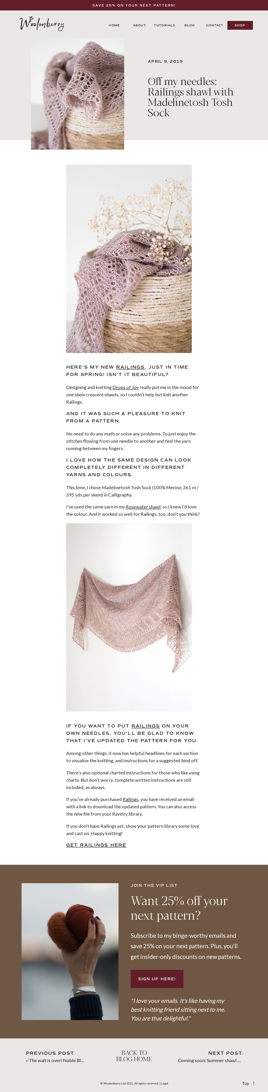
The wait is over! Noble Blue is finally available (75, 1060)
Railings (130, 367)
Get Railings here (96, 845)
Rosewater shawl (143, 506)
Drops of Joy (125, 387)
